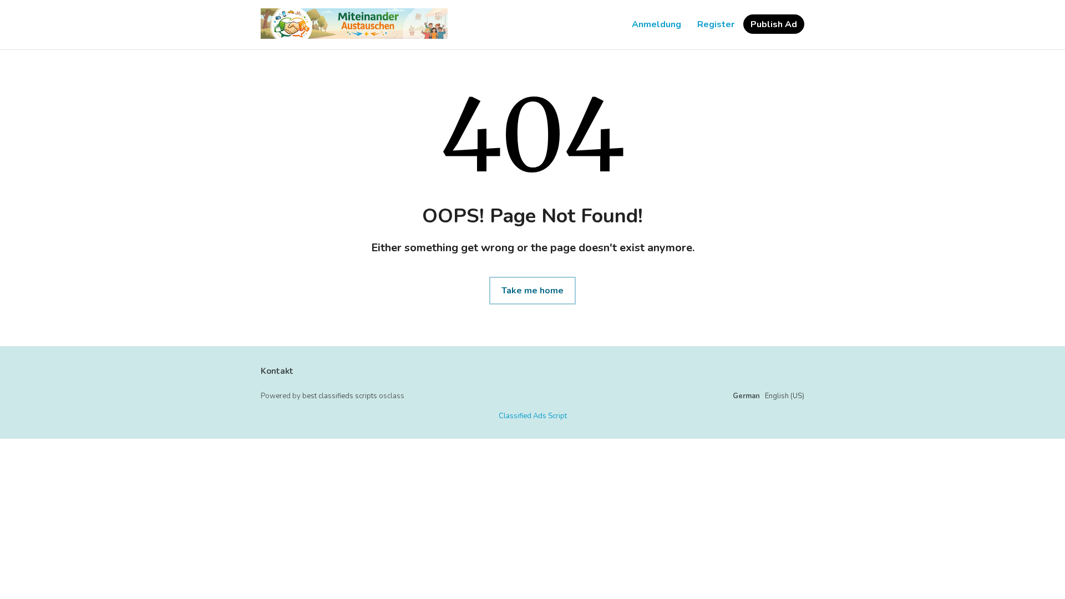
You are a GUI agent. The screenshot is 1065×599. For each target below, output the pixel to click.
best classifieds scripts (339, 396)
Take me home (532, 291)
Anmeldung (656, 24)
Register (715, 24)
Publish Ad (773, 24)
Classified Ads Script (533, 416)
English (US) (784, 396)
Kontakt (277, 371)
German (746, 396)
